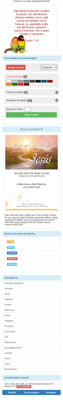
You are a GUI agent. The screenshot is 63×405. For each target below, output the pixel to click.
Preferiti (12, 392)
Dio (6, 337)
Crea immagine (31, 392)
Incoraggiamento (13, 347)
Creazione (10, 331)
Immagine (51, 392)
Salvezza (9, 310)
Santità (8, 353)
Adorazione (11, 342)
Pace (7, 364)
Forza (8, 358)
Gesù (7, 315)
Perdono (9, 326)
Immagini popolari (14, 283)
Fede (7, 294)
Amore (8, 304)
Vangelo (9, 321)
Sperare (9, 299)
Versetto (9, 288)
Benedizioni (11, 369)
